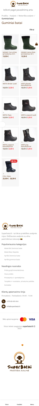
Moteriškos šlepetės (11, 252)
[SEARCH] (38, 9)
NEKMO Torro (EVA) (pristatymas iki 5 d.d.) (10, 54)
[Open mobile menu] (2, 4)
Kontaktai (7, 285)
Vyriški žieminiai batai (12, 256)
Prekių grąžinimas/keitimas (14, 270)
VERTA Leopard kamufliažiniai (8, 145)
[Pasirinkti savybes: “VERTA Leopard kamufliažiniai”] (10, 153)
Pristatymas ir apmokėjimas (14, 278)
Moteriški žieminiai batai (13, 248)
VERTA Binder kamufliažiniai (26, 84)
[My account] (36, 4)
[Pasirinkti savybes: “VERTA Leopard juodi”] (28, 122)
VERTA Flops (7, 115)
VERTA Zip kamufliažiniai (26, 145)
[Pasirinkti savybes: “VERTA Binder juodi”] (10, 92)
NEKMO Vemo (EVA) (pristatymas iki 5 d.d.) (28, 54)
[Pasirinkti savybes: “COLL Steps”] (10, 183)
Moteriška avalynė (26, 16)
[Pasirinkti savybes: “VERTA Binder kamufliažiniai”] (28, 92)
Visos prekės (8, 274)
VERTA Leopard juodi (28, 115)
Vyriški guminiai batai (12, 259)
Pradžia (5, 16)
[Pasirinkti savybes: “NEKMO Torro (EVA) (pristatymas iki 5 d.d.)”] (10, 61)
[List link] (19, 301)
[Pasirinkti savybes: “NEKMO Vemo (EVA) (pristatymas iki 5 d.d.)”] (28, 61)
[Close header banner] (2, 338)
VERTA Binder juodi (10, 84)
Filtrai (32, 30)
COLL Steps (7, 176)
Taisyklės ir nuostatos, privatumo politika (19, 281)
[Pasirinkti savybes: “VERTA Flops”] (10, 122)
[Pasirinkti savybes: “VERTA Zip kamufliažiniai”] (28, 153)
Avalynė (13, 16)
